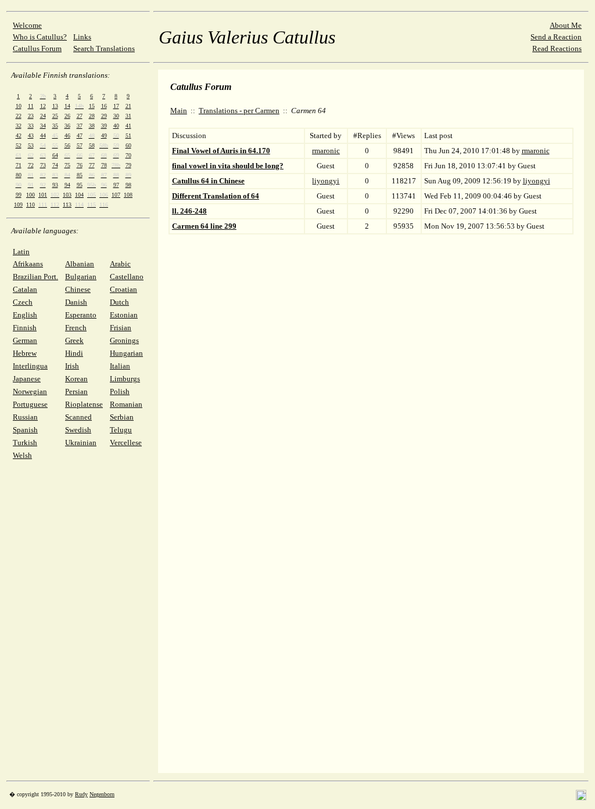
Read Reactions (557, 48)
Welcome (27, 25)
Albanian (79, 263)
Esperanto (80, 314)
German (25, 340)
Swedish (78, 429)
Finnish (25, 327)
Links (82, 36)
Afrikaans (28, 263)
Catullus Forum (37, 48)
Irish (72, 366)
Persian (76, 391)
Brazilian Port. (35, 276)
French (76, 327)
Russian (25, 417)
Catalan (25, 289)
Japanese (27, 378)
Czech (23, 302)
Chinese (78, 289)
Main (178, 110)
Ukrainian (80, 442)
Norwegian (30, 391)
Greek (74, 340)
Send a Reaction (556, 36)
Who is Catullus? (40, 36)
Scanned (78, 417)
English (25, 314)
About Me (566, 25)
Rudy (81, 794)
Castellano (127, 276)
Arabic (120, 263)
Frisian (120, 327)
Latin (21, 251)
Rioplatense (84, 404)
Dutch (119, 302)
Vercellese (126, 442)
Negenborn (101, 794)
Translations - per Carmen (239, 110)
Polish (120, 391)
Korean (76, 378)
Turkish (25, 442)
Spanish (25, 429)
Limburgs (125, 378)
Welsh (22, 455)
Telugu (121, 429)
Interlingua (30, 366)
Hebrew (25, 353)
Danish (76, 302)
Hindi (74, 353)
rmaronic (326, 150)
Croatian (123, 289)
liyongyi (325, 180)
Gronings (124, 340)
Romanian (126, 404)
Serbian (122, 417)
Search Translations (104, 48)
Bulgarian (80, 276)
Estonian (124, 314)
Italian (120, 366)
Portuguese (30, 404)
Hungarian (126, 353)
